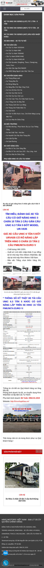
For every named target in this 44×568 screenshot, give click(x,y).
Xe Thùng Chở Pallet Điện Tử (16, 108)
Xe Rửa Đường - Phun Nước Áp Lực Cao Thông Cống (22, 128)
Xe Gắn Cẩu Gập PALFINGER (16, 68)
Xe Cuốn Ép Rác (11, 138)
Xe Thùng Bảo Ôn (12, 81)
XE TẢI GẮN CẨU (10, 45)
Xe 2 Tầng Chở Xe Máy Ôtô (15, 102)
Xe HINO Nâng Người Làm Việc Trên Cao (20, 71)
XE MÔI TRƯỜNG (10, 124)
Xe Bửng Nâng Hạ (12, 84)
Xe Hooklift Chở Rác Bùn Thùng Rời (18, 135)
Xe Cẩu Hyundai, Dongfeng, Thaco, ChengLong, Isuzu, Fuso (22, 63)
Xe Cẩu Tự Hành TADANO (15, 53)
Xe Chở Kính (10, 111)
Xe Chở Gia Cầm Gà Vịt (14, 93)
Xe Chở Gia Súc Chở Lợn (14, 96)
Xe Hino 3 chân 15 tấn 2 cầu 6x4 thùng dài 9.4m (22, 500)
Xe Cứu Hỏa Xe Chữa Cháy (15, 119)
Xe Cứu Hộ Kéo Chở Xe (14, 90)
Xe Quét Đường (11, 141)
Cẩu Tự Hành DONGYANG (15, 56)
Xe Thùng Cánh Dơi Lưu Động (16, 105)
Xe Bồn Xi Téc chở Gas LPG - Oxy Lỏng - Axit (21, 151)
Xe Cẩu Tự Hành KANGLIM (15, 59)
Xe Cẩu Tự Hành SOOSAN (15, 47)
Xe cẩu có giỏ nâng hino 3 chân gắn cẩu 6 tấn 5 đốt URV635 (21, 204)
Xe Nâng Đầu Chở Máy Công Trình (17, 87)
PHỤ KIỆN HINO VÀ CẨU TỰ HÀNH (17, 159)
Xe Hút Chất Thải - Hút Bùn (15, 132)
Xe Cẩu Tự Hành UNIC (13, 50)
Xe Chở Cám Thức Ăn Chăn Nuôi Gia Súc (20, 99)
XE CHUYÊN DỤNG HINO (13, 75)
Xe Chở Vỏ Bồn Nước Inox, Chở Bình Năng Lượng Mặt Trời (23, 115)
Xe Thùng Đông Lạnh (13, 78)
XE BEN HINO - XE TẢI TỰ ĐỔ (15, 41)
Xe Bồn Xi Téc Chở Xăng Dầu (16, 148)
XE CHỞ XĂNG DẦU (11, 146)
